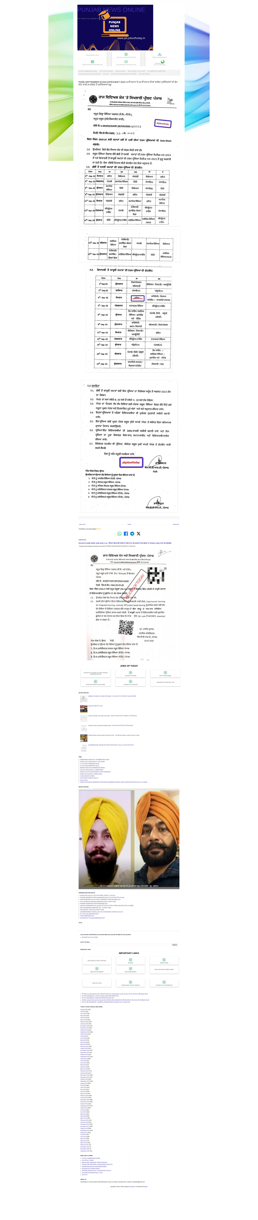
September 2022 (85, 1106)
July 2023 (83, 1085)
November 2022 (84, 1101)
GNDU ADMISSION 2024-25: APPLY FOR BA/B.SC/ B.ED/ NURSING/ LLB (100, 899)
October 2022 (84, 1104)
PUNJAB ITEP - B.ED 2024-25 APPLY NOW (92, 909)
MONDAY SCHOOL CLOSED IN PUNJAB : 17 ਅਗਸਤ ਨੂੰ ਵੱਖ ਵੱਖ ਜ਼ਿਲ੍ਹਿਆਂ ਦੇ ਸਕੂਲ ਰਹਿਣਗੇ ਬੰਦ (112, 696)
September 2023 (85, 1081)
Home (129, 524)
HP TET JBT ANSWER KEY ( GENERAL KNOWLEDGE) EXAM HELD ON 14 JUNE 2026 (106, 1002)
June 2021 (83, 1136)
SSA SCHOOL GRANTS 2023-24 (89, 778)
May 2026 (83, 1015)
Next (177, 839)
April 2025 (83, 1042)
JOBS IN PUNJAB (120, 71)
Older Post (176, 524)
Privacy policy (84, 780)
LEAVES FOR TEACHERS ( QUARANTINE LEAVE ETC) (97, 1164)
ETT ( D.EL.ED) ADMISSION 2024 (89, 914)
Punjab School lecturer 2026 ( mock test (89, 74)
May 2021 (83, 1138)
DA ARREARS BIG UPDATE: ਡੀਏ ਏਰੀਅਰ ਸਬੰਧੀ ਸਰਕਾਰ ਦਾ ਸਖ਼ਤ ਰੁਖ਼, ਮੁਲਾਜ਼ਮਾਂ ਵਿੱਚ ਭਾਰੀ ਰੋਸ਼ (111, 745)
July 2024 (83, 1060)
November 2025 (84, 1028)
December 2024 (84, 1050)
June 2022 (83, 1112)
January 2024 (84, 1073)
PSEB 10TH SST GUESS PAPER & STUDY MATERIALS (95, 772)
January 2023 (84, 1097)
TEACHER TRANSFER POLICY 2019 (92, 1172)
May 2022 (83, 1114)
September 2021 (85, 1130)
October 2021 (84, 1128)
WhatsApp (159, 64)
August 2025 (83, 1034)
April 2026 (83, 1017)
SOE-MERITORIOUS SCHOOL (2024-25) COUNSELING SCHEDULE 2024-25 (101, 912)
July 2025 (83, 1036)
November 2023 (84, 1077)
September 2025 (85, 1032)
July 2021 (83, 1134)
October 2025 (84, 1030)
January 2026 (84, 1024)
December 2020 (84, 1147)
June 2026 (83, 1013)
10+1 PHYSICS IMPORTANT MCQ (89, 763)
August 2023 (83, 1083)
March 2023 (83, 1093)
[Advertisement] (60, 1206)
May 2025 (83, 1040)
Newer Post (82, 524)
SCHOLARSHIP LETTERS (87, 776)
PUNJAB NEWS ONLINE (111, 9)
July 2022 (83, 1110)
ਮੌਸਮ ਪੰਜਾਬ (105, 74)
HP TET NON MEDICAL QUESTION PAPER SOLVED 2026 (98, 998)
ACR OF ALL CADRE (88, 1160)
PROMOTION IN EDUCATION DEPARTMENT (94, 1166)
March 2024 (83, 1069)
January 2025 (84, 1048)
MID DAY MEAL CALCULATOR (136, 71)
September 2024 (85, 1056)
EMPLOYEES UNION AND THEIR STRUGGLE (94, 1162)
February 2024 (84, 1071)
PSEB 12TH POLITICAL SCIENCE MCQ (91, 774)
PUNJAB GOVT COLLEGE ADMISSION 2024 (92, 918)
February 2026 (84, 1021)
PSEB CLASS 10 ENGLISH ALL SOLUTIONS (92, 761)
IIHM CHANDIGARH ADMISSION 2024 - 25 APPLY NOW (95, 907)
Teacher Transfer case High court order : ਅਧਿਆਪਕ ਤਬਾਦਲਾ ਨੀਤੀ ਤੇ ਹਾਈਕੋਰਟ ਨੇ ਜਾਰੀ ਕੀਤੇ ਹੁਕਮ (112, 715)
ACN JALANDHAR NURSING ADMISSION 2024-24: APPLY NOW (98, 901)
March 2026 (83, 1019)
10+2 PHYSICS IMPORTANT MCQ (89, 765)
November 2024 (84, 1052)
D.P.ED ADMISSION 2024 (87, 916)
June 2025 (83, 1038)
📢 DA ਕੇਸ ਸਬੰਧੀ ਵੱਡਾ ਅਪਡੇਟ (95, 706)
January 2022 (84, 1122)
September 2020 (85, 1151)
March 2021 (83, 1142)
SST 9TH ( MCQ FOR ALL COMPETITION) (91, 770)
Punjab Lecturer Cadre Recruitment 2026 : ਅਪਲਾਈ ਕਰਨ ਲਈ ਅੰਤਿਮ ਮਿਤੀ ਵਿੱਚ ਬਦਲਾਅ (110, 725)
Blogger (145, 1186)
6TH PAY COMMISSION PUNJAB (88, 71)
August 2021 (83, 1132)
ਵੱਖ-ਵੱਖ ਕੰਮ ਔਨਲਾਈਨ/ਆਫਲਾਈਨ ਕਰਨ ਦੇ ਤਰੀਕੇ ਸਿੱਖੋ (123, 74)
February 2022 (84, 1120)
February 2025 (84, 1046)
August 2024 (83, 1058)
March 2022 (83, 1118)
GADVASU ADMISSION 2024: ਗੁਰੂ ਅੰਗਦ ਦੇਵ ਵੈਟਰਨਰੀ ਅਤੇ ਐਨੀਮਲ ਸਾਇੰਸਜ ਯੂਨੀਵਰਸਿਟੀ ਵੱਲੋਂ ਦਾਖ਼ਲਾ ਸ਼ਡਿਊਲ (106, 905)
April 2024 (83, 1067)
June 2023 (83, 1087)
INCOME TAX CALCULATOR (90, 937)
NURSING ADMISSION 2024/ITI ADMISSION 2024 (94, 903)
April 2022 (83, 1116)
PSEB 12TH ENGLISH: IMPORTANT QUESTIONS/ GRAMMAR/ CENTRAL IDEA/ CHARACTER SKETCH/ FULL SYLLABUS (113, 782)
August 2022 (83, 1108)
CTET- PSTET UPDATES (106, 71)
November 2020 (84, 1149)
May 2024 (83, 1065)
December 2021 (84, 1124)
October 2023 (84, 1079)
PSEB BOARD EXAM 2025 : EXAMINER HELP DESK (94, 759)
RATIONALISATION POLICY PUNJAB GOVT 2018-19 (96, 1170)
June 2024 (83, 1063)
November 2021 (84, 1126)
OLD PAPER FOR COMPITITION (156, 71)
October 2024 (84, 1054)
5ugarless (133, 1186)
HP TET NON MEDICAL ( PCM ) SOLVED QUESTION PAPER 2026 (100, 996)
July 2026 (83, 1011)
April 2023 (83, 1091)
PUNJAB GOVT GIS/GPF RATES (91, 1168)
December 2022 (84, 1099)
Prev (80, 839)
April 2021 (83, 1140)
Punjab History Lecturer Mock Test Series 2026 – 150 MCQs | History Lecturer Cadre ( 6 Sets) (113, 735)
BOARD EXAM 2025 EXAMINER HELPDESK (92, 767)
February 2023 (84, 1095)
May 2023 (83, 1089)
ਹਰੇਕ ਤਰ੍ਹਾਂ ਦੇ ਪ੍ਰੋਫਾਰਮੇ (144, 74)
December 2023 (84, 1075)
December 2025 (84, 1026)
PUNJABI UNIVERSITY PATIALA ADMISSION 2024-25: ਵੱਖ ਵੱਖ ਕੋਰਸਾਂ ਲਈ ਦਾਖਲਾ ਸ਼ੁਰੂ (102, 897)
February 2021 (84, 1144)
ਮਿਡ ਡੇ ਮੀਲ (84, 1174)
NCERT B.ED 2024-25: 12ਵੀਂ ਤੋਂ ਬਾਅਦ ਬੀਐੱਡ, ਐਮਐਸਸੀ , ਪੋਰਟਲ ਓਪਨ (97, 895)
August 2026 (83, 1009)
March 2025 (83, 1044)
